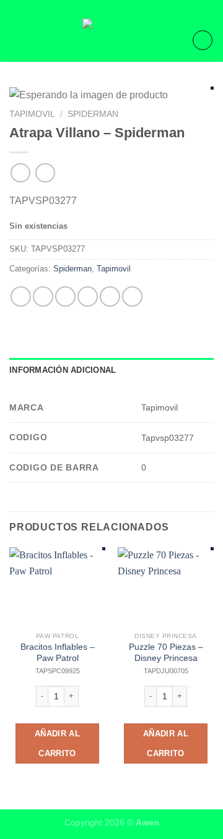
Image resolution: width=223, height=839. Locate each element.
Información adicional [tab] (62, 370)
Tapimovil (32, 114)
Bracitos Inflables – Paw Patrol (57, 652)
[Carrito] (202, 40)
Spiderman (93, 114)
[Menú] (16, 40)
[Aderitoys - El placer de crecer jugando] (111, 40)
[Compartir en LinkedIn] (132, 296)
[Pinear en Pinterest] (110, 296)
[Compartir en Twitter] (65, 296)
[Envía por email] (87, 296)
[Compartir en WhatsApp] (21, 296)
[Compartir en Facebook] (43, 296)
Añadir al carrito (58, 743)
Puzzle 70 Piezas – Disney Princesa (166, 652)
